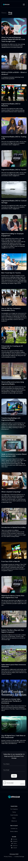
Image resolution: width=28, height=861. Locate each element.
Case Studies (14, 815)
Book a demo (14, 831)
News (14, 818)
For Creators (14, 809)
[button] (23, 4)
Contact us (14, 828)
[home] (6, 4)
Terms (14, 812)
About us (14, 821)
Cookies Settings (19, 856)
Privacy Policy (8, 856)
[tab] (3, 12)
